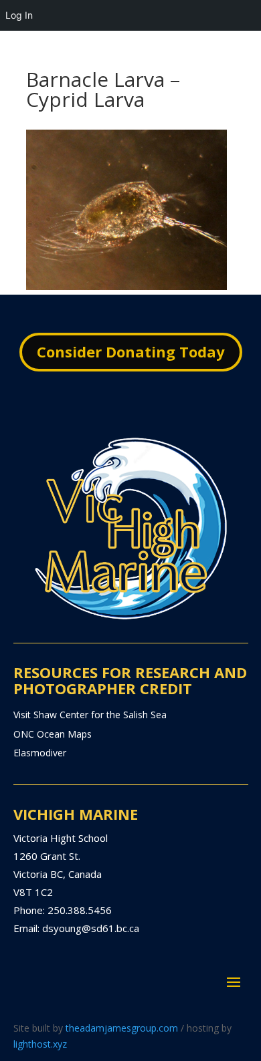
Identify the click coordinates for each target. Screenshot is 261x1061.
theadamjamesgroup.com (122, 1028)
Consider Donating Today (131, 351)
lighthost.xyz (40, 1044)
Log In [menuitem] (19, 15)
